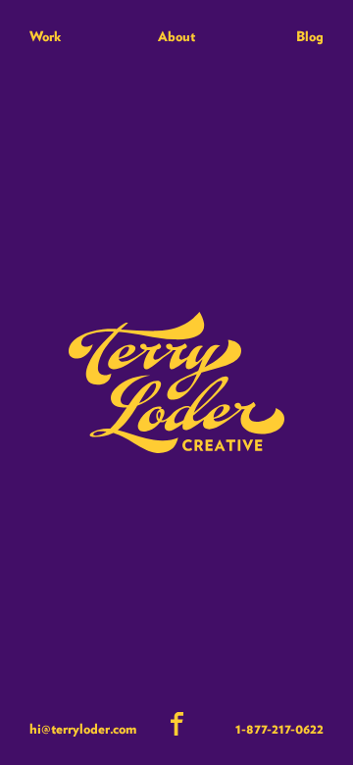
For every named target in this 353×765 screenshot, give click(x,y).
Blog (310, 36)
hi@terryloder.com (82, 729)
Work (45, 36)
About (176, 36)
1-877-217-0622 (279, 729)
